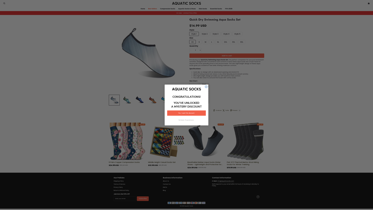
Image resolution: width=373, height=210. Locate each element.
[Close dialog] (206, 87)
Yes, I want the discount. (186, 113)
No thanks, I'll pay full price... (186, 120)
